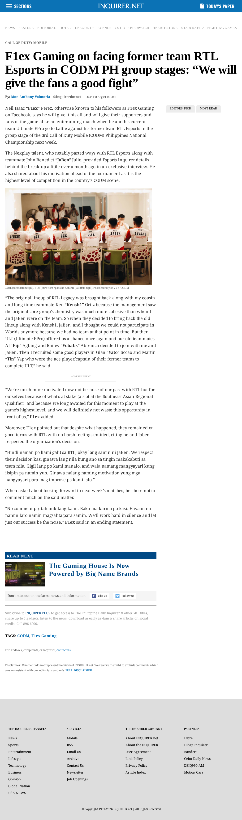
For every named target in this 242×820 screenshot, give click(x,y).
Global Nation (19, 786)
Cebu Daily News (197, 758)
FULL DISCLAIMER (78, 670)
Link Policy (134, 758)
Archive (73, 758)
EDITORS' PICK (180, 108)
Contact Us (75, 765)
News (12, 738)
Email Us (74, 751)
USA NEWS (17, 793)
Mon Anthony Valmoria (30, 96)
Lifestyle (14, 758)
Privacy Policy (136, 765)
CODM (23, 635)
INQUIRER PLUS (37, 613)
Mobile (72, 738)
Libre (188, 738)
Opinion (14, 779)
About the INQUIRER (141, 745)
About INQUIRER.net (141, 738)
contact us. (64, 650)
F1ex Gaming (43, 635)
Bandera (191, 751)
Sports (13, 745)
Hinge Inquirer (196, 745)
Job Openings (77, 779)
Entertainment (19, 751)
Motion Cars (193, 772)
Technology (17, 765)
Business (15, 772)
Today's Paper (220, 6)
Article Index (135, 772)
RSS (70, 745)
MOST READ (208, 108)
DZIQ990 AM (194, 765)
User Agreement (138, 751)
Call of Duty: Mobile (26, 43)
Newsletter (75, 772)
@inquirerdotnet (67, 96)
